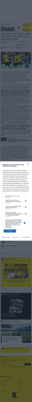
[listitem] (16, 196)
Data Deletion (6, 237)
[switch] (25, 201)
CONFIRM (10, 230)
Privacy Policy (26, 237)
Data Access (16, 237)
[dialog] (16, 201)
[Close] (28, 164)
